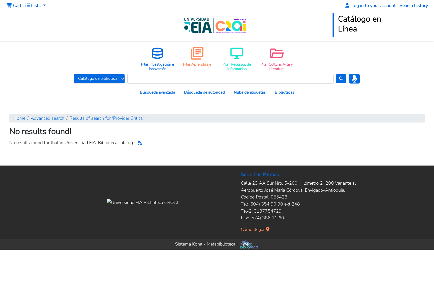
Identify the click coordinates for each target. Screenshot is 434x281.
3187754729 (268, 211)
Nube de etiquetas (250, 92)
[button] (14, 5)
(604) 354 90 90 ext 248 (274, 204)
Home (19, 118)
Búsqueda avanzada (157, 92)
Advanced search (47, 118)
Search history (414, 5)
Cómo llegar (253, 229)
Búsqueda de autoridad (204, 92)
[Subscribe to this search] (140, 143)
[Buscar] (341, 78)
